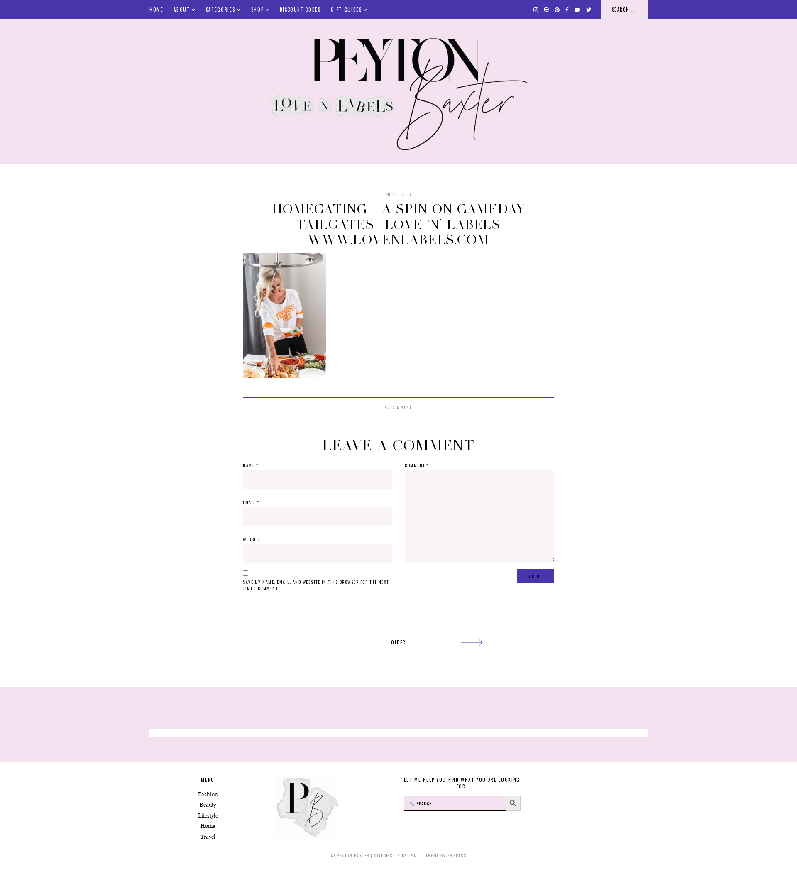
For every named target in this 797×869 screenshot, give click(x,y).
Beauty (208, 805)
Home (156, 9)
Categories (220, 9)
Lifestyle (208, 816)
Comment (401, 407)
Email (251, 502)
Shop (257, 9)
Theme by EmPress (445, 855)
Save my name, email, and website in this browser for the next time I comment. (316, 585)
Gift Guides (346, 9)
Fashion (208, 794)
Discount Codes (300, 9)
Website (252, 539)
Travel (207, 837)
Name (250, 465)
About (182, 9)
